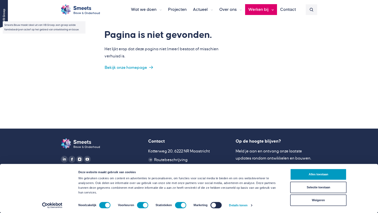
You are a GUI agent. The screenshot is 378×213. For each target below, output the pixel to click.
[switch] (142, 205)
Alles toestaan (318, 174)
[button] (146, 9)
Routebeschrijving (171, 160)
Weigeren (318, 200)
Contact (156, 141)
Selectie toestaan (318, 187)
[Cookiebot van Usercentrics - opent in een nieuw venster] (52, 205)
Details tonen (238, 205)
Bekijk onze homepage (126, 67)
